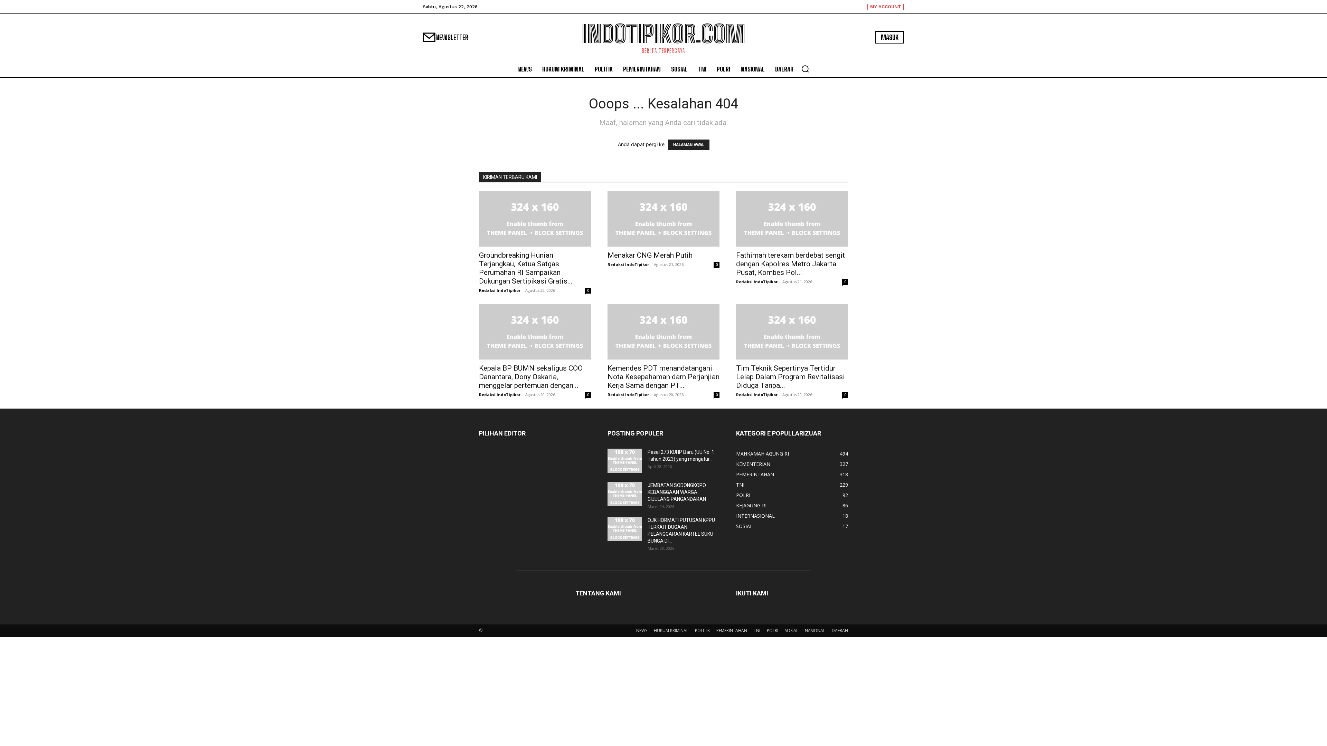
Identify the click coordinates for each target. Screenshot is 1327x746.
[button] (805, 68)
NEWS (641, 630)
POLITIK (702, 630)
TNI (757, 630)
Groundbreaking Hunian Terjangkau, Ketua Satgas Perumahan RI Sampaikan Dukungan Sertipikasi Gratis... (526, 268)
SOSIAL (791, 630)
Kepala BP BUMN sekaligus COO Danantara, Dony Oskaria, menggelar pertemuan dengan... (531, 377)
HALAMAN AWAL (688, 144)
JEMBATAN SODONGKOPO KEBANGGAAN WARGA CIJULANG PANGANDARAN (677, 492)
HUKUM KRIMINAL (671, 630)
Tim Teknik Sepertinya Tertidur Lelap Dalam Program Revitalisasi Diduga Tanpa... (790, 377)
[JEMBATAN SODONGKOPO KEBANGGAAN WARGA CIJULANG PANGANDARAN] (625, 494)
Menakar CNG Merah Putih (650, 255)
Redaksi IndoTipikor (499, 290)
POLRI (772, 630)
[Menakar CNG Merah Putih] (663, 219)
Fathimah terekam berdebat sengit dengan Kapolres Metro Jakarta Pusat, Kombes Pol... (790, 264)
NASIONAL (815, 630)
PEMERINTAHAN (731, 630)
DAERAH (840, 630)
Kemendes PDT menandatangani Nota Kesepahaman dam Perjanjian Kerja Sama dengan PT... (663, 377)
